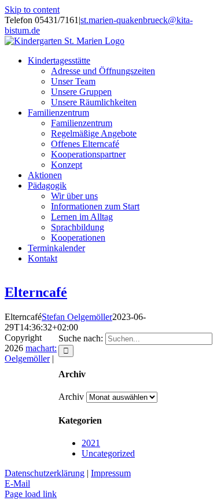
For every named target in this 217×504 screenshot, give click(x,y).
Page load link (31, 494)
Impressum (111, 473)
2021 (91, 443)
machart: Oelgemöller (31, 353)
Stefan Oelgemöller (77, 317)
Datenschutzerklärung (44, 473)
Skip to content (32, 9)
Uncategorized (108, 453)
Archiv (71, 397)
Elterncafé (36, 292)
